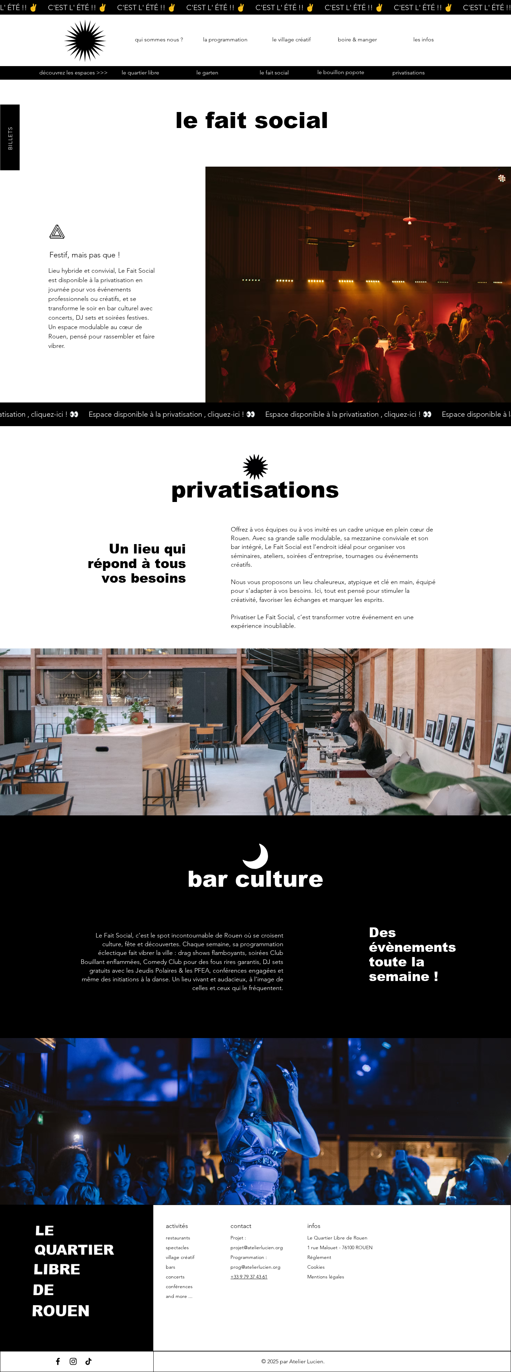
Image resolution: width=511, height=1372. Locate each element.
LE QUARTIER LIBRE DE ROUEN (74, 1269)
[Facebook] (58, 1361)
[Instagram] (73, 1361)
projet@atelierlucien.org (256, 1247)
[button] (489, 40)
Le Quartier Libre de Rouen (337, 1238)
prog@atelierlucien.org (255, 1267)
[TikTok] (88, 1361)
